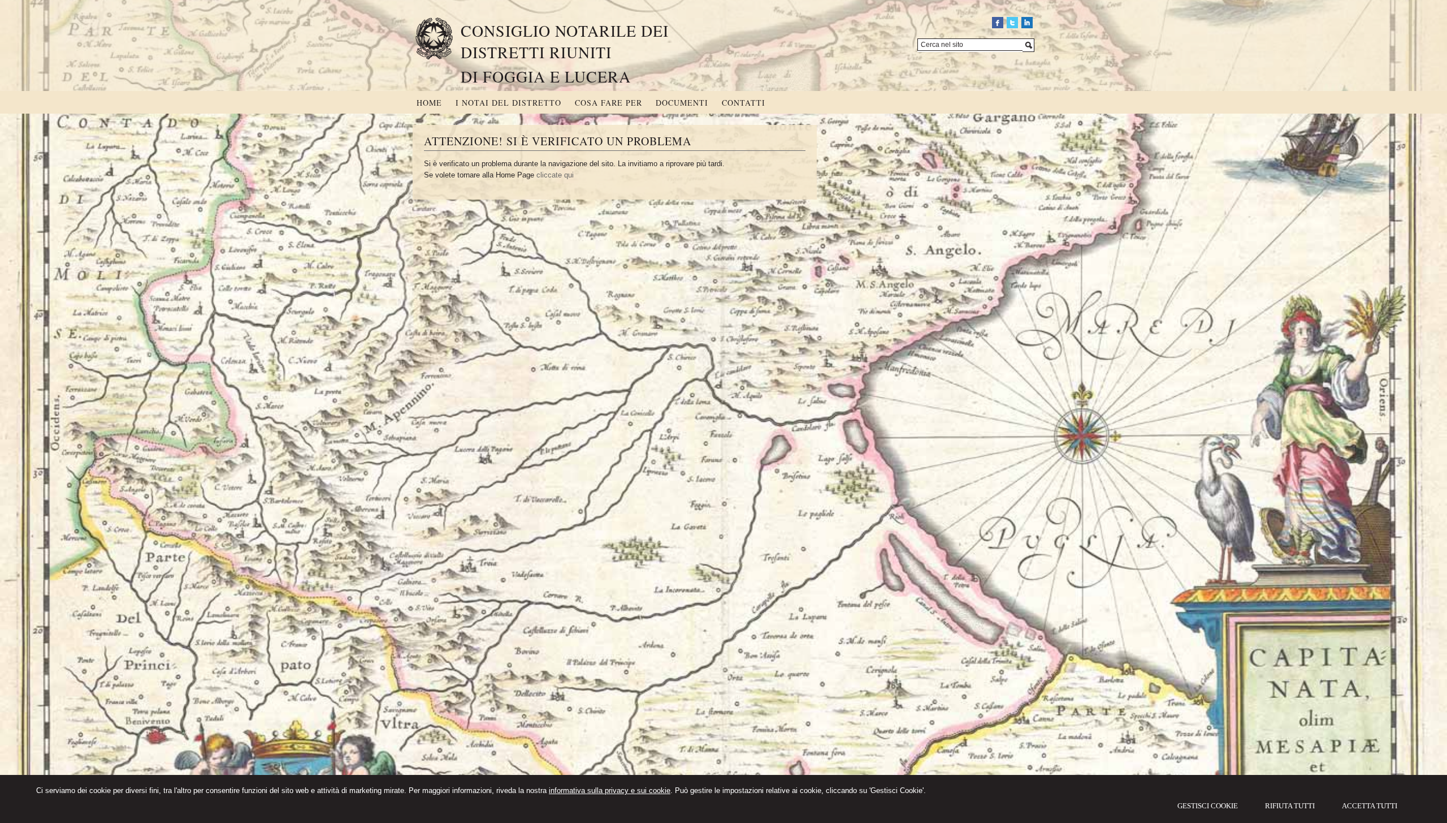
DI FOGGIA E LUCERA (546, 76)
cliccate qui (555, 175)
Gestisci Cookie (1207, 806)
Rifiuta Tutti (1290, 806)
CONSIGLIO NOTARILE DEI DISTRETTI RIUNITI (565, 41)
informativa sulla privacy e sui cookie (609, 790)
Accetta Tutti (1369, 806)
